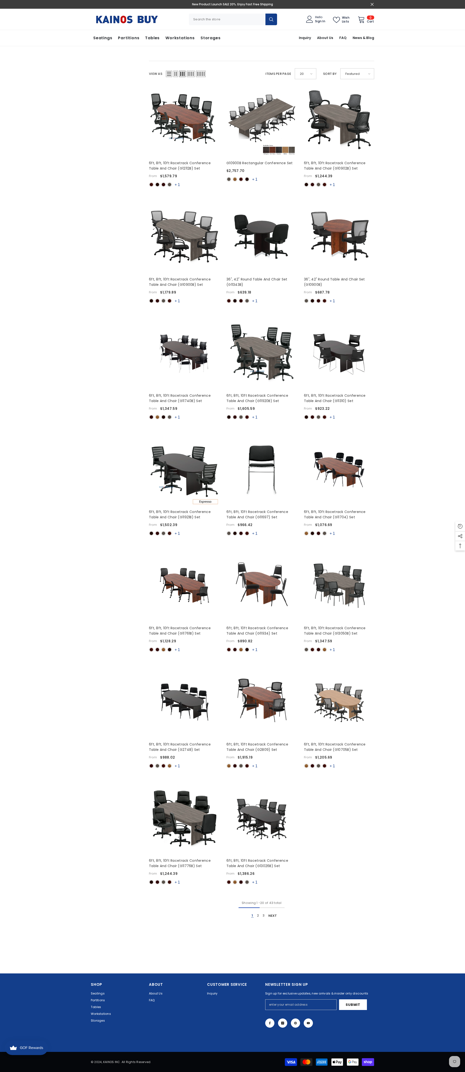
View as (155, 73)
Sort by (330, 73)
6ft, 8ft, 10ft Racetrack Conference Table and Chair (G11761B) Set (180, 631)
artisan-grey (169, 184)
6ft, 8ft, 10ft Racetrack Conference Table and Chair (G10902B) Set (335, 166)
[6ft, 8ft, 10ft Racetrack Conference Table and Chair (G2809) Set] (261, 703)
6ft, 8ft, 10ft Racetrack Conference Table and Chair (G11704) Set (335, 514)
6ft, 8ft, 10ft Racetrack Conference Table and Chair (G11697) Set (257, 514)
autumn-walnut (157, 417)
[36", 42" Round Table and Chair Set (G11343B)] (261, 238)
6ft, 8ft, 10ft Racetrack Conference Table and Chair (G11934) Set (257, 631)
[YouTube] (308, 1023)
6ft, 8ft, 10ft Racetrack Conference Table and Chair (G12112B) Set (180, 166)
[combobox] (227, 19)
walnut (234, 179)
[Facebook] (269, 1023)
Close (372, 4)
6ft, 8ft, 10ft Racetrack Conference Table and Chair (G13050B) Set (335, 631)
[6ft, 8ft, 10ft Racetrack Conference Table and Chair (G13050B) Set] (339, 587)
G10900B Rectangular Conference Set (259, 163)
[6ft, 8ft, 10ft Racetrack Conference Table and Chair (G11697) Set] (261, 470)
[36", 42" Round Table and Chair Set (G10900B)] (339, 238)
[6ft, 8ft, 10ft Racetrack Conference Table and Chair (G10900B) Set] (184, 238)
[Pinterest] (295, 1023)
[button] (169, 74)
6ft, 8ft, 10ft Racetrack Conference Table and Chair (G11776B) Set (180, 863)
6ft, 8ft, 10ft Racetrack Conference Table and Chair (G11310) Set (335, 398)
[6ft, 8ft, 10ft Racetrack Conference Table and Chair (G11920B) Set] (261, 354)
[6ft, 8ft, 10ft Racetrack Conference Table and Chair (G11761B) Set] (184, 587)
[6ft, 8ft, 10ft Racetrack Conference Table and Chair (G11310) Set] (339, 354)
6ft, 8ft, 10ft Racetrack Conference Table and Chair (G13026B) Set (257, 863)
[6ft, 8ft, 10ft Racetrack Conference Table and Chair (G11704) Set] (339, 470)
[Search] (233, 19)
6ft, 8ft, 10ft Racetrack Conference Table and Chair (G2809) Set (257, 747)
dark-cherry (151, 184)
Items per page (278, 73)
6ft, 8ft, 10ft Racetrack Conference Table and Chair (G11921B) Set (180, 514)
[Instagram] (282, 1023)
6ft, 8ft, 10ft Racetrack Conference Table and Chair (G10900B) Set (180, 282)
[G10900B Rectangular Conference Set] (261, 121)
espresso (157, 184)
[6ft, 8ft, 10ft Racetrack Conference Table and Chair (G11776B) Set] (184, 819)
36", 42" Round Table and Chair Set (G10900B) (334, 282)
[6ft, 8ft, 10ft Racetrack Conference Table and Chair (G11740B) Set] (184, 354)
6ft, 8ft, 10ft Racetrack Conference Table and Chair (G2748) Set (180, 747)
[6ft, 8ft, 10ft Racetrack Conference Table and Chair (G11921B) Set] (184, 470)
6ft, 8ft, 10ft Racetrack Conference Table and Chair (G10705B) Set (335, 747)
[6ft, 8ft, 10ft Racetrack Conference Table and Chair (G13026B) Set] (261, 819)
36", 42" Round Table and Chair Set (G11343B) (256, 282)
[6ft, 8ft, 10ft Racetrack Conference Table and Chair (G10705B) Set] (339, 703)
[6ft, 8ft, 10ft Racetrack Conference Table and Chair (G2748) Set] (184, 703)
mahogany (163, 184)
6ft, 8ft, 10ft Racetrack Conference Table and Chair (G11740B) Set (180, 398)
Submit (353, 1004)
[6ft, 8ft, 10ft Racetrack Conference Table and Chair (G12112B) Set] (184, 121)
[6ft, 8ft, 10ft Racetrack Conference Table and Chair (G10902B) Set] (339, 121)
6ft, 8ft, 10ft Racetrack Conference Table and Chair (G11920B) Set (257, 398)
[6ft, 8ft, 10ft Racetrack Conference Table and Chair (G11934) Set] (261, 587)
